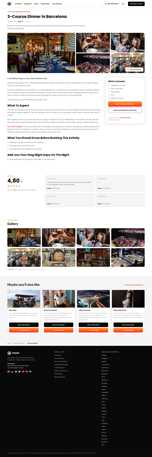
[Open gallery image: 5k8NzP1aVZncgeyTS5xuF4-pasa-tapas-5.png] (58, 257)
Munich (104, 414)
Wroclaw (104, 439)
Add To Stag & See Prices (125, 104)
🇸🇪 (30, 371)
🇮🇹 (19, 371)
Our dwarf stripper (14, 127)
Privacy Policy (59, 358)
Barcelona (105, 371)
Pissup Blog (58, 374)
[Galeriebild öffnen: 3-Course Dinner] (41, 53)
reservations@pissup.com (15, 368)
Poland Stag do (59, 368)
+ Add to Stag (24, 330)
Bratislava (105, 380)
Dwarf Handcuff (50, 310)
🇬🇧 (8, 371)
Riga (103, 420)
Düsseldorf (105, 392)
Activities (18, 4)
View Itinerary (57, 4)
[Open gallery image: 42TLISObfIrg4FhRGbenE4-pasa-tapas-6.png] (93, 257)
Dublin (104, 389)
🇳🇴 (26, 371)
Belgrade (105, 374)
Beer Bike (13, 310)
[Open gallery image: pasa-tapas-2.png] (93, 237)
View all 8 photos (135, 69)
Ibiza (103, 402)
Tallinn (104, 426)
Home (9, 343)
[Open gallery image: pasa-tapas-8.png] (128, 257)
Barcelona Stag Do (19, 343)
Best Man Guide (59, 377)
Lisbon (104, 405)
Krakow (104, 361)
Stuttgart (105, 423)
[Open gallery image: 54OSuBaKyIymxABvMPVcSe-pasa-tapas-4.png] (24, 257)
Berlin (103, 377)
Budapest (105, 358)
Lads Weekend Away (61, 365)
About (36, 4)
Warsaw (104, 436)
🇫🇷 (16, 371)
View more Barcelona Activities (18, 12)
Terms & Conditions (60, 361)
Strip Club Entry (120, 310)
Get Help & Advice (136, 4)
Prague (104, 355)
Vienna (104, 429)
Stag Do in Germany (61, 371)
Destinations (45, 4)
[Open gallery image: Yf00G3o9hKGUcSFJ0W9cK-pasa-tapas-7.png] (24, 237)
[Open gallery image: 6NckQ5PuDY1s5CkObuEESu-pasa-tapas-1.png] (58, 237)
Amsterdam (105, 365)
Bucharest (105, 368)
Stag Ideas (28, 4)
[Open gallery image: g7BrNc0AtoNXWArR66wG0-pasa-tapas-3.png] (128, 237)
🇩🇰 (23, 371)
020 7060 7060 (125, 118)
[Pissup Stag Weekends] (9, 4)
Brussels (104, 383)
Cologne (104, 386)
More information (24, 325)
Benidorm (105, 442)
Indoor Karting (84, 310)
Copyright (57, 355)
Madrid (104, 408)
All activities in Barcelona (135, 285)
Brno (103, 445)
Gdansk (104, 395)
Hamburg (105, 398)
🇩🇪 (12, 371)
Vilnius (104, 433)
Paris (103, 417)
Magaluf (104, 411)
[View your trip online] (123, 4)
